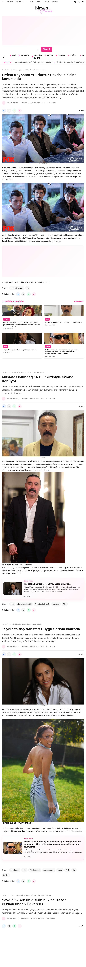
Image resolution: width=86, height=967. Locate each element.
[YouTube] (82, 2)
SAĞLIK (46, 2)
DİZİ (3, 2)
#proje (59, 870)
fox (28, 288)
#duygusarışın (48, 870)
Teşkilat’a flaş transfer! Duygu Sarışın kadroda (44, 62)
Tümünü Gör (79, 301)
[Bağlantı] (20, 111)
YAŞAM (31, 2)
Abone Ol (46, 49)
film (74, 870)
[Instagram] (75, 2)
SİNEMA (38, 2)
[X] (79, 2)
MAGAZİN (10, 2)
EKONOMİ (54, 2)
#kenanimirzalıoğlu (24, 604)
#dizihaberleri (35, 870)
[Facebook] (4, 111)
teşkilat (5, 875)
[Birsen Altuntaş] (44, 10)
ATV (64, 604)
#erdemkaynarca (17, 288)
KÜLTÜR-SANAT (21, 2)
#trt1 (67, 870)
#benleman (15, 870)
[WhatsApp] (14, 111)
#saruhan (55, 604)
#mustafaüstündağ (42, 604)
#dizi (24, 870)
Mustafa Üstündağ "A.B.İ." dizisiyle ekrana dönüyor (63, 322)
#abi (12, 604)
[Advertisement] (44, 30)
